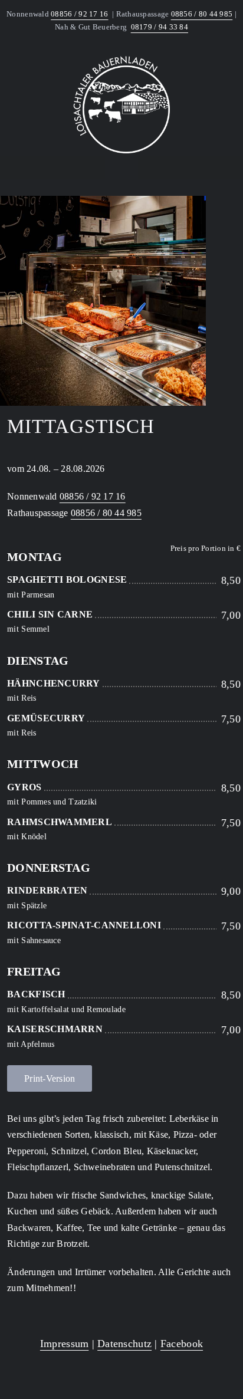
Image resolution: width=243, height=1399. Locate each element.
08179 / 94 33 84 (159, 26)
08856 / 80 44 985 (202, 13)
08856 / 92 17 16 (79, 13)
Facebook (181, 1343)
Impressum (64, 1343)
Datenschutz (124, 1343)
